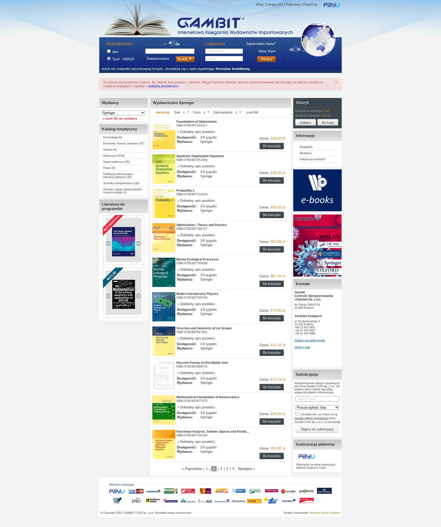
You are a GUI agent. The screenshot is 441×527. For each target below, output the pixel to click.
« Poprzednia (192, 469)
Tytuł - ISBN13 (123, 59)
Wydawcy (306, 153)
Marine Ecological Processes (197, 259)
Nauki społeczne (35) (116, 161)
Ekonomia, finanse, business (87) (123, 143)
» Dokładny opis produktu (195, 132)
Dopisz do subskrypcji (317, 429)
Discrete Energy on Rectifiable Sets (202, 363)
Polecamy (293, 4)
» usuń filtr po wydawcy (119, 118)
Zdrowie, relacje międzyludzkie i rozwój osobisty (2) (122, 191)
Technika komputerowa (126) (121, 183)
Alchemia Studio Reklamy (324, 512)
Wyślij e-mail (302, 347)
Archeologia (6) (112, 137)
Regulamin (306, 146)
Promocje (310, 4)
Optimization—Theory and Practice (201, 225)
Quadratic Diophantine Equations (200, 156)
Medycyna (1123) (114, 155)
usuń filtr (252, 112)
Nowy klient (267, 51)
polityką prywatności (164, 86)
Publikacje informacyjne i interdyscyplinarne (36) (118, 175)
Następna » (246, 469)
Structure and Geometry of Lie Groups (204, 328)
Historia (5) (110, 149)
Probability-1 (185, 190)
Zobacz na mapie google (310, 340)
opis (115, 52)
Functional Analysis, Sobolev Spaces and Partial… (212, 431)
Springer (206, 142)
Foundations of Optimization (196, 121)
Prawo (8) (109, 167)
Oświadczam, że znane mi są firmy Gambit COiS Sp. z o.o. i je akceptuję (317, 418)
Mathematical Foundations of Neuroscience (207, 397)
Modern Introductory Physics (197, 294)
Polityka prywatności (312, 159)
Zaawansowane (157, 58)
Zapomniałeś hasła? (261, 44)
